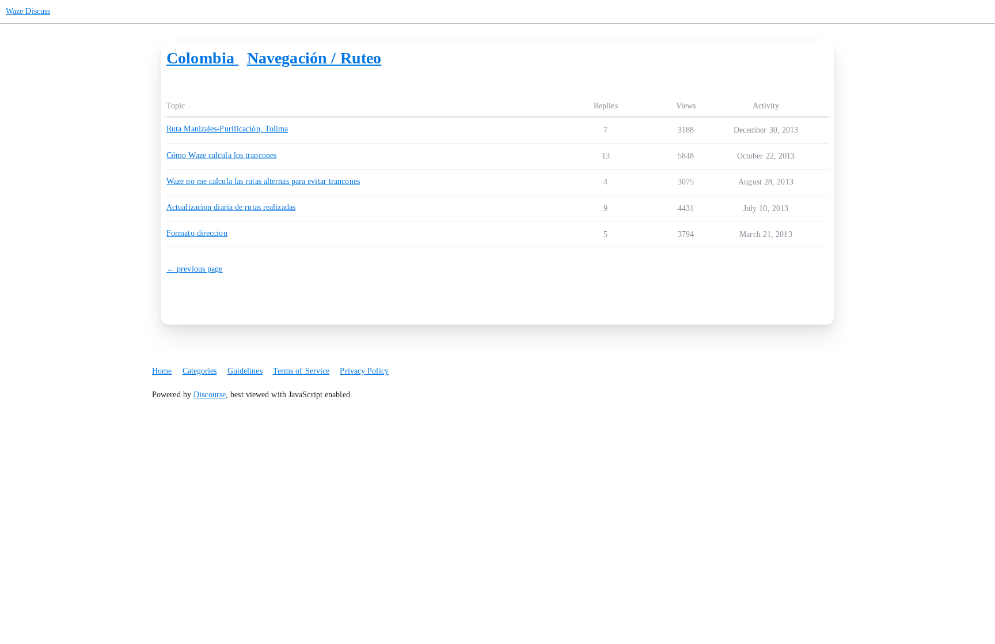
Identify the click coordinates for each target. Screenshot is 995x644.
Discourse (209, 394)
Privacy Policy (364, 371)
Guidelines (245, 371)
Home (162, 371)
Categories (200, 371)
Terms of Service (301, 371)
